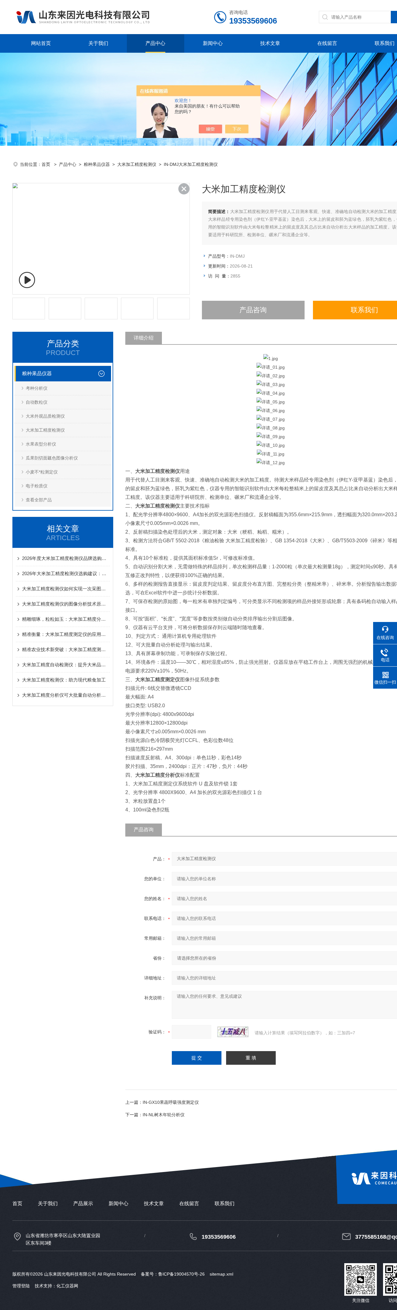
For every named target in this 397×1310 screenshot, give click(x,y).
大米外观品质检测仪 (45, 416)
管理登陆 (21, 1285)
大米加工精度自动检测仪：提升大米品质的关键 (66, 664)
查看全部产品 (39, 499)
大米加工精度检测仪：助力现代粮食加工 (64, 679)
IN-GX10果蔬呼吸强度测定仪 (171, 1102)
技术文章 (270, 43)
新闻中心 (213, 43)
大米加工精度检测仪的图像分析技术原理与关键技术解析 (66, 603)
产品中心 (155, 43)
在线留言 (327, 43)
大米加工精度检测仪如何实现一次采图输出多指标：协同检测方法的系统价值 (66, 588)
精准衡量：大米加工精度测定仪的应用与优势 (66, 634)
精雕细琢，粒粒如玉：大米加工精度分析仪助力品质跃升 (66, 619)
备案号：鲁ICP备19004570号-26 (173, 1274)
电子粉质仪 (36, 485)
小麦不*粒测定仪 (42, 471)
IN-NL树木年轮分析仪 (164, 1114)
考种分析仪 (36, 388)
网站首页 (41, 43)
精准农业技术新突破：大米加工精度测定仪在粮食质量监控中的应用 (66, 649)
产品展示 (83, 1203)
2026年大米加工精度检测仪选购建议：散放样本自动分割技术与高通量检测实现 (66, 573)
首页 (46, 164)
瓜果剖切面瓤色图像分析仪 (52, 457)
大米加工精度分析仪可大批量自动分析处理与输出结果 (66, 695)
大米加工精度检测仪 (136, 164)
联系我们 (385, 43)
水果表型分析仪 (41, 444)
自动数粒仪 (36, 402)
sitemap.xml (221, 1274)
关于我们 (98, 43)
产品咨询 (253, 310)
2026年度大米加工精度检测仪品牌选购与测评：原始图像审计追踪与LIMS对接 (66, 558)
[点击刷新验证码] (232, 1032)
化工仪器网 (67, 1285)
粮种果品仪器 (97, 164)
